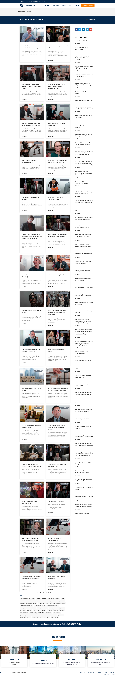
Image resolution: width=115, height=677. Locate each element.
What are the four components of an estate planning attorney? (84, 505)
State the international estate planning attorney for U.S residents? (57, 313)
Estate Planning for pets (40, 605)
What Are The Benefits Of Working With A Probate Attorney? (82, 57)
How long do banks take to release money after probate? (83, 245)
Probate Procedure (43, 615)
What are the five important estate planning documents (31, 124)
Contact (76, 5)
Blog (70, 5)
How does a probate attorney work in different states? (83, 471)
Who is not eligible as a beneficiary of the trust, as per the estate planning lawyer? (83, 173)
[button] (76, 29)
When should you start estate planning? (31, 276)
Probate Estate (41, 612)
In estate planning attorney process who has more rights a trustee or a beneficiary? (32, 237)
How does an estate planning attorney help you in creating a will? (31, 86)
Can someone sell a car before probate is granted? (83, 262)
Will (52, 617)
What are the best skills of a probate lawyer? (57, 465)
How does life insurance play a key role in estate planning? (58, 389)
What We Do (56, 5)
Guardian (62, 608)
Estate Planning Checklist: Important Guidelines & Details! (84, 436)
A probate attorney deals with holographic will (83, 376)
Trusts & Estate (29, 5)
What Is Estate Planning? (82, 513)
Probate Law (48, 612)
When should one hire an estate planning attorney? (30, 539)
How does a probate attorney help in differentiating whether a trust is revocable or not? (84, 453)
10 (50, 592)
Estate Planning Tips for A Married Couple (30, 502)
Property (28, 617)
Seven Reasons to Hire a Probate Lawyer (55, 539)
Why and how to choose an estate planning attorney (82, 227)
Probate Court (33, 612)
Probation (22, 617)
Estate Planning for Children (83, 360)
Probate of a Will (33, 615)
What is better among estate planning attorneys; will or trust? (83, 236)
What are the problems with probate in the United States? (83, 295)
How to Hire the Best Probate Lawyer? (31, 199)
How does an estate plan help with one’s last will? (31, 351)
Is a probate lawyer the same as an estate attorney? (84, 75)
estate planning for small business (27, 608)
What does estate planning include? (82, 92)
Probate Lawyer (57, 612)
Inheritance (22, 610)
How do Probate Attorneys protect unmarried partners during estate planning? (83, 321)
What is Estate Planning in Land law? (84, 210)
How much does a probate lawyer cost (56, 124)
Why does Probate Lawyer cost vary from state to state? (83, 410)
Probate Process (52, 615)
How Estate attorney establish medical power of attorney (57, 236)
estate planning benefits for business (28, 603)
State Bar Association (37, 617)
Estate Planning (47, 601)
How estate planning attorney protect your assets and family (83, 393)
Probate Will (60, 615)
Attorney (38, 598)
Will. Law (56, 617)
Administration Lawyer (25, 598)
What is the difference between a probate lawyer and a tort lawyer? (84, 183)
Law (34, 610)
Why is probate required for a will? (83, 368)
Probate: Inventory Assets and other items (58, 47)
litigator (44, 610)
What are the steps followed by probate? (83, 312)
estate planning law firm (28, 6)
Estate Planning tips (54, 608)
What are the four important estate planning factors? (57, 161)
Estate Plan (39, 601)
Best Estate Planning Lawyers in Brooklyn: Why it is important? (84, 201)
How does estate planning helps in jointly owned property (84, 67)
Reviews (64, 5)
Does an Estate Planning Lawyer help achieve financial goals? (84, 218)
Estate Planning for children (26, 605)
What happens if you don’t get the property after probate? (31, 578)
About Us (46, 5)
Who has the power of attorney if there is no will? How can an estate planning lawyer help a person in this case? (83, 332)
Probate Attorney (24, 612)
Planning (56, 610)
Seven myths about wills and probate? (83, 427)
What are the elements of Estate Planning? (56, 199)
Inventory (29, 610)
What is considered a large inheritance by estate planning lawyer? (56, 86)
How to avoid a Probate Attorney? (84, 287)
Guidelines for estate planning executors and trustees (83, 193)
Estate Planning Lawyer (43, 608)
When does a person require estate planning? (83, 279)
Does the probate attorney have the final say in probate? (31, 465)
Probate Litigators (24, 615)
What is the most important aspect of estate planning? (31, 47)
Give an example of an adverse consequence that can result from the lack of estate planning (84, 163)
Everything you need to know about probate (83, 463)
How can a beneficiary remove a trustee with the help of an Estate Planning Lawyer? (84, 153)
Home (87, 19)
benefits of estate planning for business (50, 598)
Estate (63, 598)
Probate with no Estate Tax (56, 501)
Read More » (24, 58)
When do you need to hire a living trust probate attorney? (83, 84)
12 (53, 592)
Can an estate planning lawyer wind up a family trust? (83, 480)
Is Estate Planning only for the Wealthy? (32, 389)
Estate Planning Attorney (58, 601)
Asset (33, 598)
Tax (44, 617)
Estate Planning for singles (53, 605)
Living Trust (50, 610)
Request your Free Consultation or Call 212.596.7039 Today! (57, 624)
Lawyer (38, 610)
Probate (62, 610)
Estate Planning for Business (83, 41)
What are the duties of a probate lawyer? (84, 497)
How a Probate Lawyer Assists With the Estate (31, 426)
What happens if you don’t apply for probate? (84, 303)
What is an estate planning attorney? (56, 276)
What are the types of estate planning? (57, 578)
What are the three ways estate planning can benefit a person (83, 135)
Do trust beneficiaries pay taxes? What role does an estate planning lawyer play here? (84, 343)
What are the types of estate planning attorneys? (83, 419)
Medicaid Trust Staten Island (19, 672)
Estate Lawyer (32, 601)
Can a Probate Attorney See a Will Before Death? (84, 385)
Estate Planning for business (59, 603)
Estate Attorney (23, 601)
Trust (48, 617)
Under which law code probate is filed (32, 312)
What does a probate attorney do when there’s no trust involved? (84, 108)
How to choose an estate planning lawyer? (81, 352)
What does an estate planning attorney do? (83, 116)
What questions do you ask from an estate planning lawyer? (56, 427)
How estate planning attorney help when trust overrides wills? (84, 444)
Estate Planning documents (45, 603)
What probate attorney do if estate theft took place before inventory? (83, 125)
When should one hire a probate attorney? (29, 161)
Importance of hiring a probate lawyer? (83, 254)
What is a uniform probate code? (56, 351)
